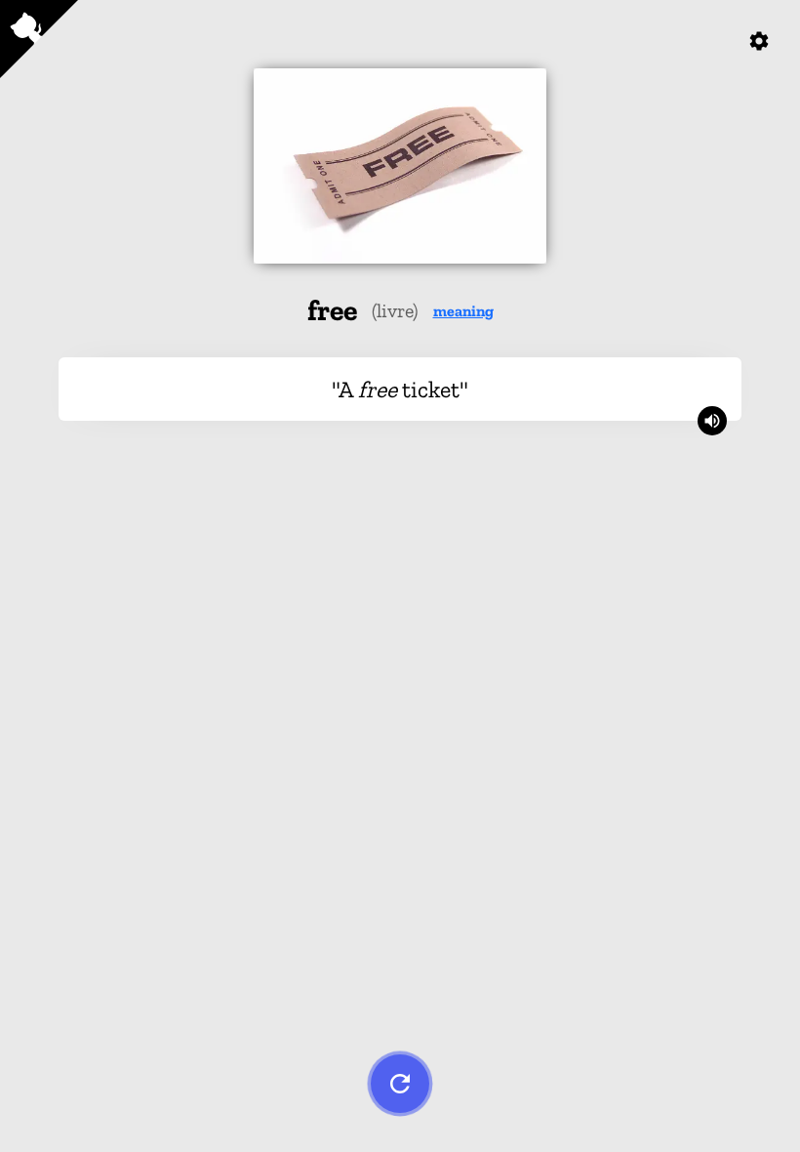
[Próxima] (400, 1083)
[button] (463, 311)
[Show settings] (759, 41)
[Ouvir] (712, 420)
